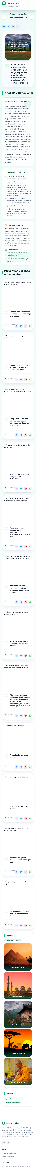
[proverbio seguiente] (32, 17)
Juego (18, 940)
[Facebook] (4, 26)
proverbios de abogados (13, 1099)
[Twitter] (8, 26)
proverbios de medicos (13, 1102)
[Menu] (25, 6)
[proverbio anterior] (4, 17)
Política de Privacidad (9, 1153)
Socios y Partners (8, 1157)
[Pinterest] (13, 26)
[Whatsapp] (17, 26)
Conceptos (9, 940)
